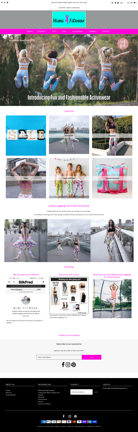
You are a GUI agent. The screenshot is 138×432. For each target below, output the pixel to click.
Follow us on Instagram (69, 335)
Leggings (41, 31)
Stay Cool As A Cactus (69, 274)
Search (8, 390)
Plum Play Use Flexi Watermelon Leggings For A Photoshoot (112, 275)
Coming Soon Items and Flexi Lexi (49, 393)
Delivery (40, 395)
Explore (105, 31)
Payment (41, 397)
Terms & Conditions (44, 404)
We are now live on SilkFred (26, 274)
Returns (40, 402)
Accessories (78, 31)
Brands (93, 31)
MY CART (132, 3)
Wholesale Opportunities (46, 390)
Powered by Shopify (93, 426)
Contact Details (11, 395)
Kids (64, 31)
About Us (9, 393)
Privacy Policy (42, 399)
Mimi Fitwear (55, 426)
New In (30, 31)
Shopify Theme (66, 426)
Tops (54, 31)
